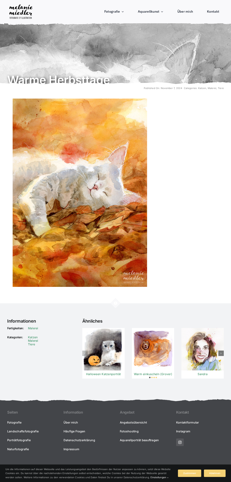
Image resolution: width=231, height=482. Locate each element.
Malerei (212, 88)
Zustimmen (189, 473)
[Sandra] (202, 349)
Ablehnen (214, 473)
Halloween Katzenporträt (103, 374)
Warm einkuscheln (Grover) (153, 374)
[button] (150, 377)
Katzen (202, 88)
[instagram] (180, 442)
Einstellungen (159, 477)
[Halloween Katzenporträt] (103, 349)
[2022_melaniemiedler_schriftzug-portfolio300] (20, 4)
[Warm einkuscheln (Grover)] (153, 349)
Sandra (202, 374)
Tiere (221, 88)
